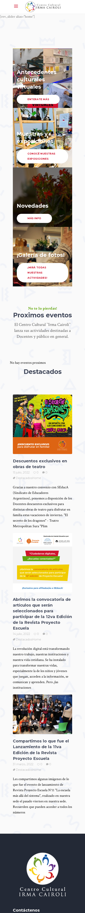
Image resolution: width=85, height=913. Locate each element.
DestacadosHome (28, 478)
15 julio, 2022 (21, 472)
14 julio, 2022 (21, 634)
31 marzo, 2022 (23, 764)
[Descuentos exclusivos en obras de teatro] (42, 424)
